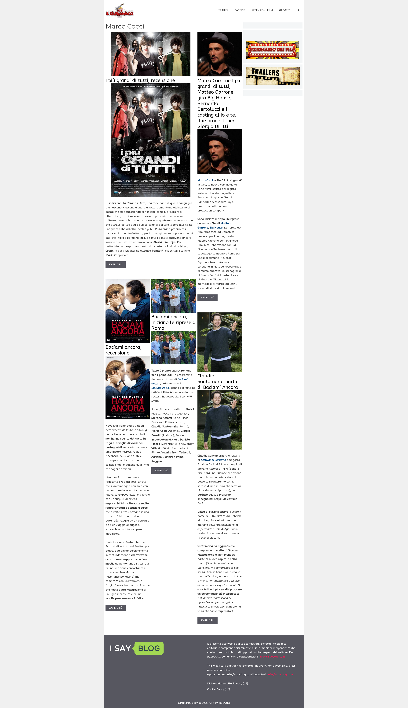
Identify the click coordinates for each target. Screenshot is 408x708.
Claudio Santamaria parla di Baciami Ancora (217, 381)
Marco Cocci (205, 180)
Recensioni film (262, 10)
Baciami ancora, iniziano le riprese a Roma (173, 322)
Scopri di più (115, 264)
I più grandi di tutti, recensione (140, 80)
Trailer (223, 10)
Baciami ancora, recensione (124, 350)
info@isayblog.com (272, 656)
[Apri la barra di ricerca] (298, 10)
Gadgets (284, 10)
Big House (216, 227)
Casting (240, 10)
